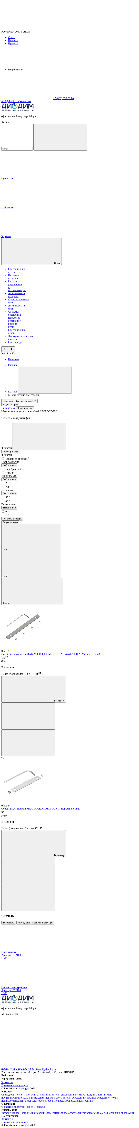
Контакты (25, 101)
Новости (13, 40)
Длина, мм (7, 490)
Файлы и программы (122, 1112)
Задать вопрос (10, 404)
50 (7, 497)
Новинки (13, 359)
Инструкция (24, 922)
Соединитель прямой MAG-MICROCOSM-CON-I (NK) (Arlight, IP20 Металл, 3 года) (50, 654)
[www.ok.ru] (77, 1040)
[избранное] (28, 742)
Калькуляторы (83, 1112)
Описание (8, 401)
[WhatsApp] (26, 98)
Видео (15, 1112)
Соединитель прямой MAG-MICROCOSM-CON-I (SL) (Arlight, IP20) (41, 808)
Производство (16, 1106)
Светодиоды (15, 342)
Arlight (25, 1088)
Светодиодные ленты (13, 1094)
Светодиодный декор (19, 1100)
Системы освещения (14, 313)
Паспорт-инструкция (42, 922)
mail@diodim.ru (47, 1069)
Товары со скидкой (17, 458)
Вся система (8, 408)
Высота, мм (8, 504)
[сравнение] (28, 716)
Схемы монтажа (100, 1112)
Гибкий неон (12, 325)
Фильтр (7, 603)
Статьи (55, 1112)
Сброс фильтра (10, 451)
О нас (11, 37)
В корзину (59, 700)
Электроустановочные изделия (49, 1100)
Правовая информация (14, 1085)
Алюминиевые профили (16, 295)
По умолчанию (10, 522)
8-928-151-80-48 (10, 1069)
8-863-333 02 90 (29, 1069)
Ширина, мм (8, 475)
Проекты (13, 43)
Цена (6, 549)
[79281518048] (26, 1066)
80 (7, 501)
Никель (10, 472)
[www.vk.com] (26, 1040)
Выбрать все (9, 465)
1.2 (8, 515)
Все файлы (8, 922)
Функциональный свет (25, 1097)
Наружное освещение (14, 319)
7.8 (8, 487)
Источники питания (14, 277)
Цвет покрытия (10, 461)
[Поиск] (60, 137)
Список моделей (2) (26, 401)
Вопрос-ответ (67, 1112)
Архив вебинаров (40, 1112)
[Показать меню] (45, 380)
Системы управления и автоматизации (72, 1094)
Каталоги (6, 1112)
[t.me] (77, 1066)
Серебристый (14, 469)
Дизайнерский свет (49, 1097)
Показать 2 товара (12, 518)
